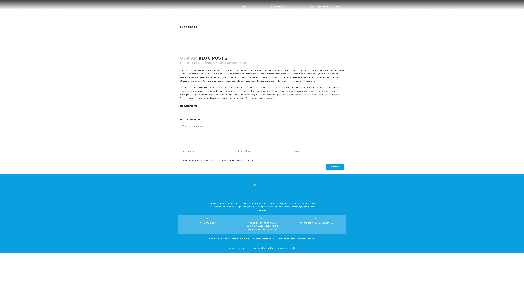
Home (210, 238)
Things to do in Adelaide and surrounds (295, 238)
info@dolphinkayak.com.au (316, 222)
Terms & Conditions (240, 238)
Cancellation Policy (262, 238)
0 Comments (231, 62)
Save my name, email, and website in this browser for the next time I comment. (218, 160)
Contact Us (221, 238)
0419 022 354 (207, 222)
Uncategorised (204, 62)
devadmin (218, 62)
